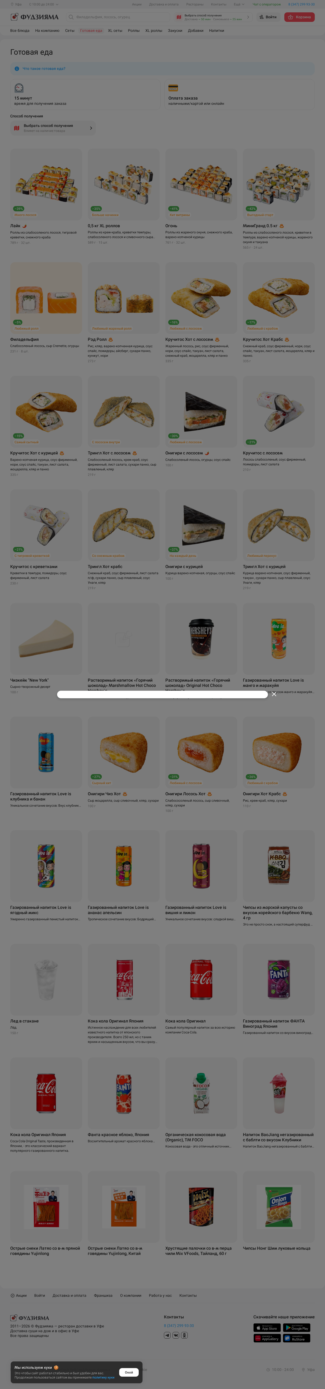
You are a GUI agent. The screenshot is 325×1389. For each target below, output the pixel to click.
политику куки (103, 1377)
